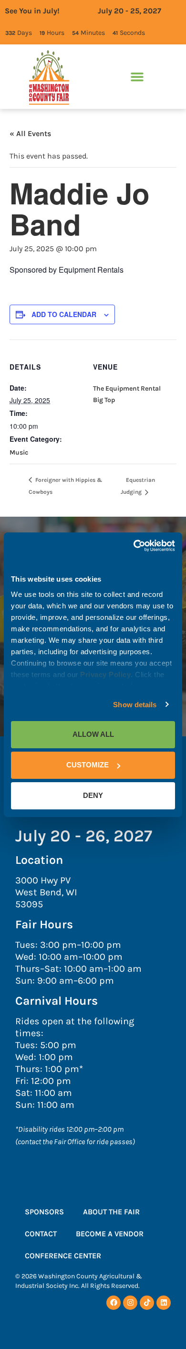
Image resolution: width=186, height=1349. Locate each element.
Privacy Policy (105, 674)
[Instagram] (130, 1303)
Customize (87, 765)
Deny (93, 795)
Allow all (93, 734)
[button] (137, 76)
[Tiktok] (147, 1303)
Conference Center (63, 1255)
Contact (41, 1233)
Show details (134, 705)
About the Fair (111, 1211)
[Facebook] (113, 1303)
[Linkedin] (163, 1303)
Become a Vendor (110, 1233)
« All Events (30, 133)
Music (19, 452)
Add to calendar (63, 314)
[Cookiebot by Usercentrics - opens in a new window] (134, 546)
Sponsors (44, 1211)
